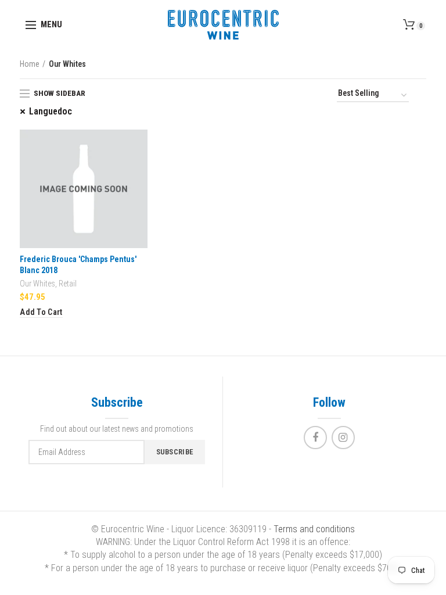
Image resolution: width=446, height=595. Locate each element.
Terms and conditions (314, 529)
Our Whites (37, 283)
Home (29, 64)
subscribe (175, 451)
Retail (68, 283)
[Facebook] (315, 437)
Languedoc (50, 111)
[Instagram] (343, 437)
